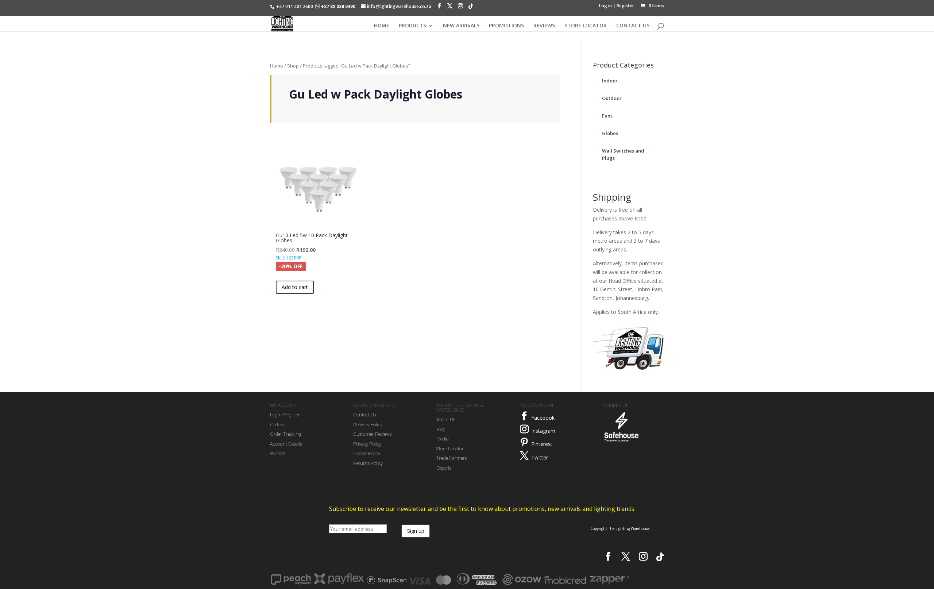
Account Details (286, 444)
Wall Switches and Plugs (623, 154)
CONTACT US (632, 26)
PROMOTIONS (506, 26)
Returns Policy (368, 463)
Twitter (539, 457)
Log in (605, 6)
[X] (449, 7)
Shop (293, 65)
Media (442, 439)
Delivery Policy (367, 424)
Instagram (543, 430)
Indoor (610, 80)
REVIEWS (544, 26)
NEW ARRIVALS (461, 26)
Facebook (543, 417)
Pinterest (541, 443)
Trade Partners (451, 458)
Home (276, 65)
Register (625, 6)
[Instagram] (460, 7)
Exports (443, 468)
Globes (610, 133)
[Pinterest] (524, 442)
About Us (445, 419)
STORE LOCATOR (585, 26)
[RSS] (470, 8)
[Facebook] (439, 7)
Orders (277, 424)
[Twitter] (524, 455)
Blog (440, 429)
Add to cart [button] (295, 287)
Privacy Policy (367, 444)
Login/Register (285, 414)
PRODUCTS (412, 26)
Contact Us (364, 414)
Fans (607, 115)
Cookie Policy (366, 453)
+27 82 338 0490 (338, 6)
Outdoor (612, 98)
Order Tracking (285, 434)
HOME (381, 26)
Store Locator (450, 448)
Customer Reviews (372, 434)
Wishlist (278, 453)
